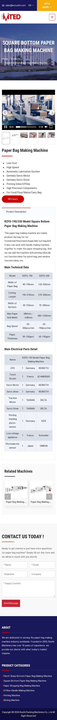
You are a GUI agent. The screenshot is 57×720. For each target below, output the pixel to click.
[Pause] (5, 126)
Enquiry (14, 199)
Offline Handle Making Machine (19, 690)
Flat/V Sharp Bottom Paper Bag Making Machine (27, 676)
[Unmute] (46, 126)
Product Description (16, 211)
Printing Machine (11, 695)
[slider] (26, 127)
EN (30, 5)
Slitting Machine (11, 700)
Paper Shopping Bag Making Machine (21, 685)
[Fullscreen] (51, 126)
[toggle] (52, 17)
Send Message (11, 603)
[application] (28, 110)
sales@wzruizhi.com (15, 5)
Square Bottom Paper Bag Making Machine (24, 680)
